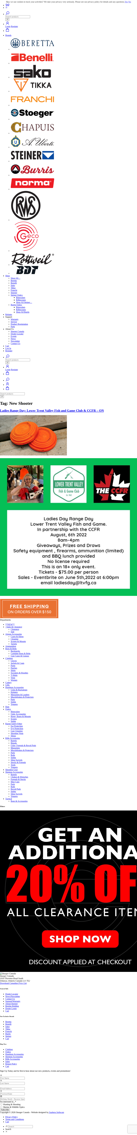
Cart (7, 346)
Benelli (14, 283)
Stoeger (14, 293)
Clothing (9, 658)
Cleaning (14, 639)
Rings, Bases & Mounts (21, 716)
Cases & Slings (17, 636)
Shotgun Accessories (14, 772)
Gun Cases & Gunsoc (20, 656)
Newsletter (15, 341)
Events (13, 336)
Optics (8, 709)
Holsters (14, 692)
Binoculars (20, 297)
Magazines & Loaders (20, 695)
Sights (13, 702)
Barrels (14, 740)
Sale (12, 632)
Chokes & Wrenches (19, 777)
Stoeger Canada (17, 331)
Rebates (8, 314)
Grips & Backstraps (19, 690)
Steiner (8, 1036)
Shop (7, 276)
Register (14, 26)
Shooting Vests (17, 733)
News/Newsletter (12, 996)
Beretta (14, 280)
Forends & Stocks (18, 779)
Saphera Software (56, 1112)
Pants (13, 665)
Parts (13, 326)
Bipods (14, 743)
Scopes (14, 719)
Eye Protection (17, 728)
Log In (8, 348)
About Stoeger (11, 1004)
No (129, 2)
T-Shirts (14, 675)
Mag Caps (15, 782)
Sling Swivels (16, 760)
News (13, 339)
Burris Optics (16, 305)
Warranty (14, 319)
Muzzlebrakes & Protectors (22, 697)
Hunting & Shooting (11, 1104)
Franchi (14, 290)
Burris (8, 1034)
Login (7, 26)
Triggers (14, 704)
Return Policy (11, 1064)
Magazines (15, 748)
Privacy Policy (11, 1117)
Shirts (13, 670)
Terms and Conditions (14, 1119)
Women (14, 680)
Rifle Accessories (12, 738)
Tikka (13, 288)
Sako (13, 285)
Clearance (15, 629)
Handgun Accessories (14, 687)
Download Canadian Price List (13, 983)
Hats (7, 707)
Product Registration (19, 324)
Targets (14, 644)
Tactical (8, 799)
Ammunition (10, 646)
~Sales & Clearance (13, 627)
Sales (7, 1061)
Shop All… (15, 278)
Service (14, 322)
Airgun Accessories (13, 634)
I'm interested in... (8, 1102)
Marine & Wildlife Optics (14, 1107)
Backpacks (15, 651)
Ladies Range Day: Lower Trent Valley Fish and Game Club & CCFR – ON (52, 410)
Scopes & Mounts (18, 641)
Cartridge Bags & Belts (20, 653)
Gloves (14, 661)
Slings (13, 736)
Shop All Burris (22, 312)
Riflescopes (21, 300)
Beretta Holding (12, 1006)
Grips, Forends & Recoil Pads (23, 745)
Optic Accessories (18, 714)
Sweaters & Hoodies (19, 673)
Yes (126, 2)
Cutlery (8, 682)
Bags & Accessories (19, 801)
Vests (13, 678)
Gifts (7, 685)
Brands (8, 35)
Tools (13, 765)
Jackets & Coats (17, 663)
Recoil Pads (16, 789)
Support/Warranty (12, 1001)
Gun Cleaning (17, 731)
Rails (13, 755)
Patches (14, 668)
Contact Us (15, 343)
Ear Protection (17, 726)
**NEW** (10, 624)
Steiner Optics (17, 295)
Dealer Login (11, 1008)
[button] (7, 24)
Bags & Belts (11, 649)
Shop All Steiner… (24, 302)
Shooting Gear (11, 770)
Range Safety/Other (13, 724)
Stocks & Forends (18, 762)
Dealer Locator (17, 334)
